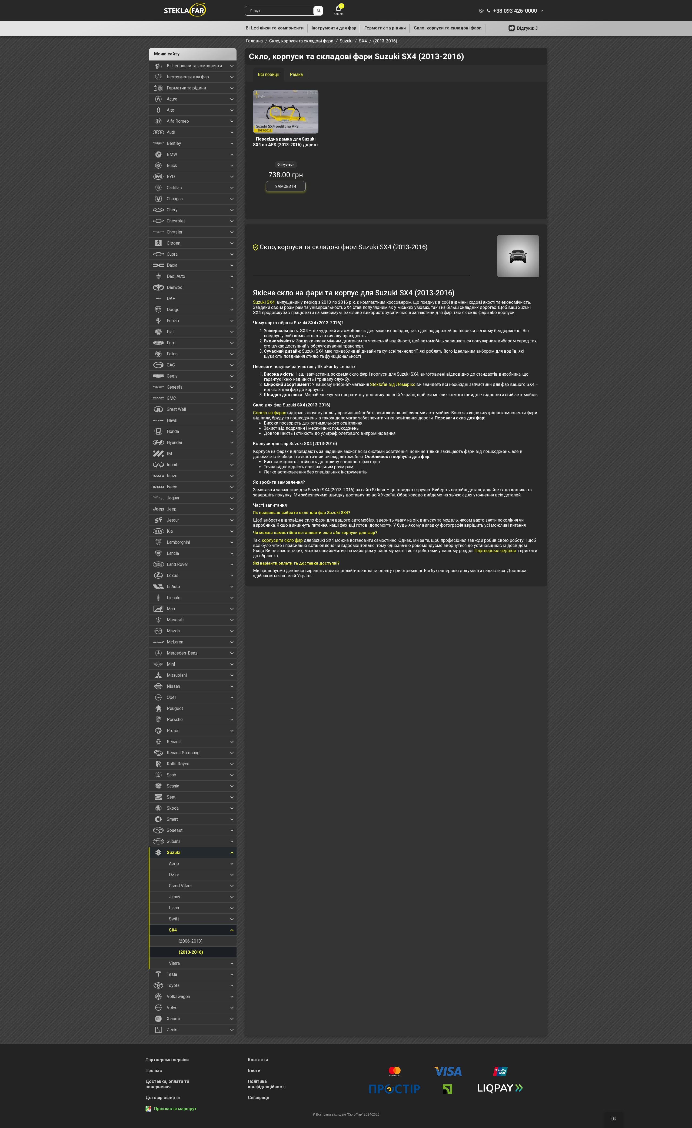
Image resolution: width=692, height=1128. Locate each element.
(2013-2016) (385, 41)
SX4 (363, 41)
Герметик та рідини (385, 28)
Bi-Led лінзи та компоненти (275, 28)
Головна (254, 41)
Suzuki (346, 41)
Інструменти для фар (334, 28)
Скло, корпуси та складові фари (447, 28)
